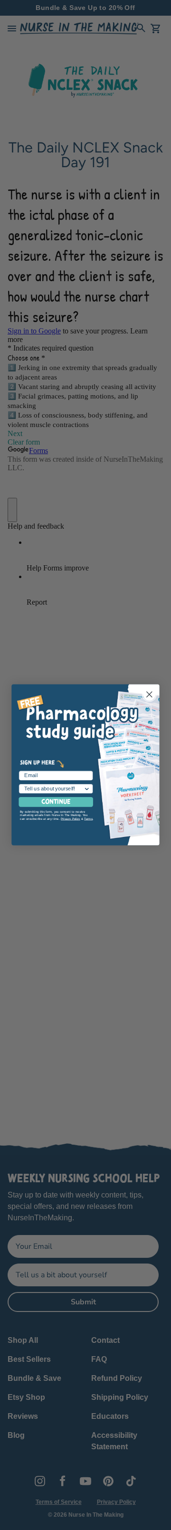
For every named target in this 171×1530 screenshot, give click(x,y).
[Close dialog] (149, 694)
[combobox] (54, 788)
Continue (56, 802)
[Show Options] (87, 788)
